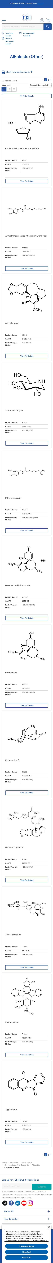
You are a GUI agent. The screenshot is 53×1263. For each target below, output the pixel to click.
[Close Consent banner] (49, 1227)
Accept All (26, 1258)
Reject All (26, 1252)
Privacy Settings (26, 1246)
